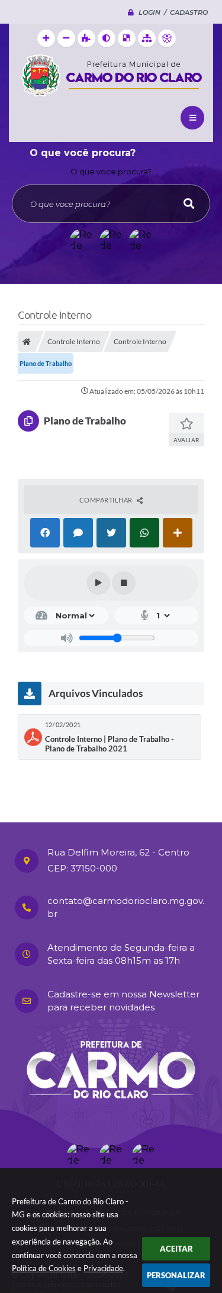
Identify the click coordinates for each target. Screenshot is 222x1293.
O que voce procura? (111, 171)
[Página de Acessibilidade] (167, 38)
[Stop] (124, 583)
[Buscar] (189, 203)
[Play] (98, 583)
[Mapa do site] (147, 38)
